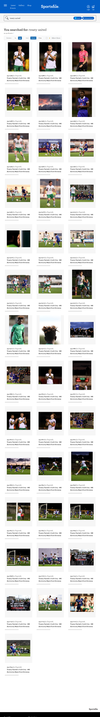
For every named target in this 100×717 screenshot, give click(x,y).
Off (20, 38)
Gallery (21, 5)
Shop (29, 5)
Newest (33, 38)
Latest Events (13, 6)
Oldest (40, 38)
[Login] (88, 6)
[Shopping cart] (93, 6)
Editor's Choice (54, 38)
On (15, 38)
